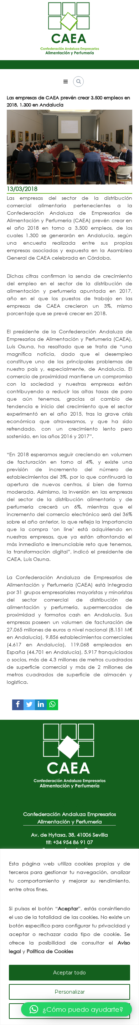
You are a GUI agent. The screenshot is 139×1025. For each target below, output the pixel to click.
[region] (69, 937)
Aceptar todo (69, 972)
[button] (76, 1009)
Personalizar (70, 992)
